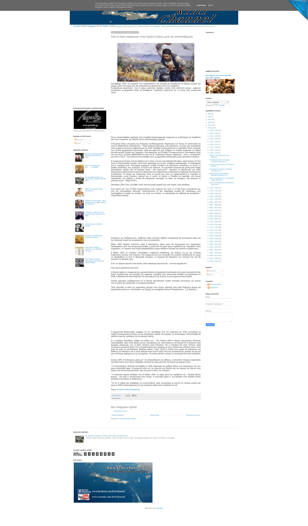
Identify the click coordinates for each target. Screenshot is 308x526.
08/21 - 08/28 (214, 213)
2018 (210, 122)
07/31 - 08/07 (214, 222)
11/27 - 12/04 (214, 141)
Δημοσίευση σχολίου (120, 411)
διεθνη (106, 26)
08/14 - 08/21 (214, 216)
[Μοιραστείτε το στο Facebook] (133, 395)
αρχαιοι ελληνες (200, 26)
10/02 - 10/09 (214, 196)
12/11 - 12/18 (214, 136)
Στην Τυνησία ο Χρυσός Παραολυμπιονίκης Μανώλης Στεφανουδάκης (94, 260)
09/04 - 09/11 (214, 208)
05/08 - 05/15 (214, 255)
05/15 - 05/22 (214, 253)
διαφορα (91, 26)
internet (189, 26)
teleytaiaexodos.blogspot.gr (128, 389)
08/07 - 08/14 (214, 219)
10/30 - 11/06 (214, 153)
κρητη (130, 26)
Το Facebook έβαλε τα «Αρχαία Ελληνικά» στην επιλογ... (219, 160)
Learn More (201, 5)
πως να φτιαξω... (155, 26)
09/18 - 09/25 (214, 202)
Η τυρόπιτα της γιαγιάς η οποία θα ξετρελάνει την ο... (220, 170)
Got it (210, 5)
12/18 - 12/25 (214, 133)
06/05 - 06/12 (214, 244)
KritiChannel (214, 287)
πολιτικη (140, 26)
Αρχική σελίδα (154, 415)
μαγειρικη (119, 26)
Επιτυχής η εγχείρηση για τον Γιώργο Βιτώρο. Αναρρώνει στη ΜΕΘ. (95, 214)
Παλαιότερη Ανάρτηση (193, 415)
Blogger (160, 508)
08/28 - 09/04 (214, 210)
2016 (210, 128)
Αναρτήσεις (80, 140)
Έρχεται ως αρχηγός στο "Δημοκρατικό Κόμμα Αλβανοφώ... (221, 179)
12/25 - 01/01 (214, 130)
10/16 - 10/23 (214, 191)
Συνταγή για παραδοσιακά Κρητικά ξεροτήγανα (93, 236)
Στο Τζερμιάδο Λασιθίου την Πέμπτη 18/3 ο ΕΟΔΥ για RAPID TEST (95, 179)
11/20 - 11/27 (214, 144)
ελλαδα (77, 26)
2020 (210, 117)
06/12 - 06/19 (214, 241)
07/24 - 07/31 (214, 224)
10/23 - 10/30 (214, 188)
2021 (210, 114)
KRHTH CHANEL (215, 284)
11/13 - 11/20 (214, 147)
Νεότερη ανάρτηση (118, 415)
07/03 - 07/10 (214, 233)
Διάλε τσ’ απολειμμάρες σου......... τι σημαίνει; (92, 166)
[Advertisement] (156, 112)
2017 (210, 125)
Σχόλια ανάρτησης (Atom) (127, 419)
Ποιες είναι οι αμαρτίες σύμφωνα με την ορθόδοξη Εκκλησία (93, 249)
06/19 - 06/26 (214, 238)
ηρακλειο (168, 26)
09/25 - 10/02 (214, 199)
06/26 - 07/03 (214, 236)
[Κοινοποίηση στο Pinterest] (135, 395)
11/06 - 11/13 (214, 150)
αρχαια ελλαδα (179, 26)
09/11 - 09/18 (214, 205)
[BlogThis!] (129, 395)
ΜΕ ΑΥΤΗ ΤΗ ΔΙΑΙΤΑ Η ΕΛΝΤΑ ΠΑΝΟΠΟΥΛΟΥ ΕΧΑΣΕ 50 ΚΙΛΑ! (94, 155)
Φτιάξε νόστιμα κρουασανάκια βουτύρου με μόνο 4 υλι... (219, 174)
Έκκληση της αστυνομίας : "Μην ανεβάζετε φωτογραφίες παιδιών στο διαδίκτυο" (95, 202)
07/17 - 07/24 (214, 227)
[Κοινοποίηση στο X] (131, 395)
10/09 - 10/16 (214, 193)
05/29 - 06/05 (214, 247)
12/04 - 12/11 (214, 139)
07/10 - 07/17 (214, 230)
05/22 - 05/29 (214, 250)
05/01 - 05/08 (214, 258)
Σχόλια (78, 143)
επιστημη (210, 26)
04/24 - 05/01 (214, 261)
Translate (222, 105)
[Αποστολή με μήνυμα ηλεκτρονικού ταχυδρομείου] (126, 395)
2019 (210, 119)
